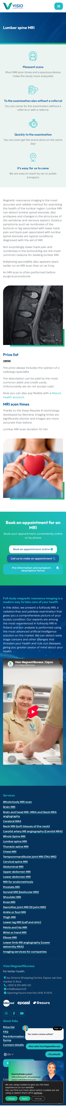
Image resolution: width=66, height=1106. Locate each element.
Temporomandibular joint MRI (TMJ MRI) (29, 856)
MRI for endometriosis (18, 881)
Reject (24, 1098)
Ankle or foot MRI (14, 912)
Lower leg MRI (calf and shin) (22, 922)
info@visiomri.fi (16, 989)
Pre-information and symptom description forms (31, 569)
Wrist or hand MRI (15, 932)
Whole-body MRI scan (17, 802)
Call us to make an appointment (31, 558)
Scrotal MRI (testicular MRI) (21, 892)
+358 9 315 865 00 (19, 985)
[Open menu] (58, 6)
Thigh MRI (9, 917)
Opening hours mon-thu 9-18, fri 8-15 (29, 993)
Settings (38, 1098)
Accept (11, 1098)
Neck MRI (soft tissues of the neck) (26, 826)
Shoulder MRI (12, 897)
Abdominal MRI (13, 866)
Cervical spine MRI (15, 861)
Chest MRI (9, 851)
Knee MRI (9, 902)
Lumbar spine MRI (15, 841)
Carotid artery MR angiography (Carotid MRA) (33, 831)
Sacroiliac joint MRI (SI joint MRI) (24, 907)
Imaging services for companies (25, 951)
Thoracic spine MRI (16, 846)
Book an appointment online (31, 549)
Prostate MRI (11, 887)
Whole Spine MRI (14, 836)
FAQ (5, 1031)
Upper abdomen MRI (17, 871)
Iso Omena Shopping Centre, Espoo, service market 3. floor (32, 979)
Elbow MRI (10, 937)
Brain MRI (9, 807)
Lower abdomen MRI (17, 876)
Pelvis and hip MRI (15, 927)
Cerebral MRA (12, 821)
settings (38, 1093)
